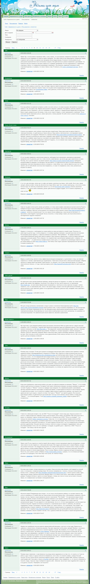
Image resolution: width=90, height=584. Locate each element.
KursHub (46, 559)
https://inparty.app (25, 285)
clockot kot (33, 27)
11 (40, 48)
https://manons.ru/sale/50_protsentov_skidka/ (55, 396)
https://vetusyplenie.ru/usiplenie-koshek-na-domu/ (69, 134)
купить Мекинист (45, 531)
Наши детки (24, 577)
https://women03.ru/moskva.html (62, 264)
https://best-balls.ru (42, 329)
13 (46, 48)
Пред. (13, 48)
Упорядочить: (8, 39)
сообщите (84, 582)
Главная (5, 577)
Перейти (81, 75)
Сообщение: (8, 37)
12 (43, 48)
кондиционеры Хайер (41, 89)
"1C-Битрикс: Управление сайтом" (18, 580)
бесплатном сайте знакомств (62, 186)
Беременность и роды (14, 577)
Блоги (48, 577)
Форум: (7, 30)
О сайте (57, 577)
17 (55, 48)
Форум (44, 577)
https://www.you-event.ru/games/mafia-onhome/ (62, 160)
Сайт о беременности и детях (13, 27)
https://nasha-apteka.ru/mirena (54, 451)
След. (59, 48)
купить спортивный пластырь (70, 67)
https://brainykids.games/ (42, 509)
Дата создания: (9, 32)
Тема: (6, 35)
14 (49, 48)
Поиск (52, 577)
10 (37, 48)
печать (85, 18)
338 (12, 56)
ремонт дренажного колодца (40, 419)
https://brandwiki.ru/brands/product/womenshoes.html (52, 472)
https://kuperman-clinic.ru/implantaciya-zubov (43, 355)
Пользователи (25, 27)
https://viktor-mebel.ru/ (41, 241)
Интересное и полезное (35, 577)
